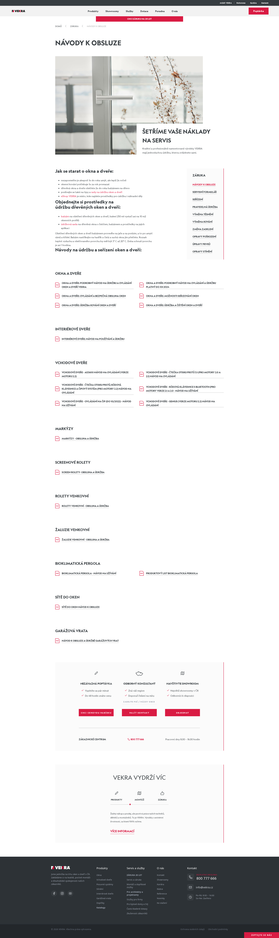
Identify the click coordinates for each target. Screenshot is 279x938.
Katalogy (100, 907)
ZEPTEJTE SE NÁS (261, 935)
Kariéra (253, 3)
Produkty (93, 11)
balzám (65, 216)
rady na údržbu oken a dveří (106, 192)
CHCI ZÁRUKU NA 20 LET (139, 18)
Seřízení (198, 199)
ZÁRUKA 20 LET (134, 875)
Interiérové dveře (104, 893)
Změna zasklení (203, 229)
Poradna (160, 11)
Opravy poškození (204, 236)
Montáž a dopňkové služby (136, 886)
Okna (99, 875)
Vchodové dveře (104, 879)
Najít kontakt (139, 712)
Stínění (99, 889)
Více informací (122, 831)
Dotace (144, 11)
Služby (129, 11)
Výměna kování (202, 221)
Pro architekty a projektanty (135, 893)
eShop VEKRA (68, 196)
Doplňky (100, 903)
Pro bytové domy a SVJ (137, 904)
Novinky (161, 898)
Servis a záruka (134, 879)
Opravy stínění (202, 251)
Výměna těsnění (203, 214)
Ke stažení (162, 903)
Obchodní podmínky (218, 929)
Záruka (199, 175)
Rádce (160, 889)
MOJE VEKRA (226, 3)
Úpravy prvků (201, 244)
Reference (241, 3)
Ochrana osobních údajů (192, 929)
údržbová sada (69, 224)
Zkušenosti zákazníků (137, 913)
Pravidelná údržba (205, 206)
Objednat (182, 712)
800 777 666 (137, 739)
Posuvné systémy (104, 884)
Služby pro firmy (135, 899)
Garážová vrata (103, 898)
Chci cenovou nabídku (96, 712)
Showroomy (112, 11)
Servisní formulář (205, 191)
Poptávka (258, 10)
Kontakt (265, 3)
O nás (175, 11)
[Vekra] (18, 11)
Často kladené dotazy (137, 908)
